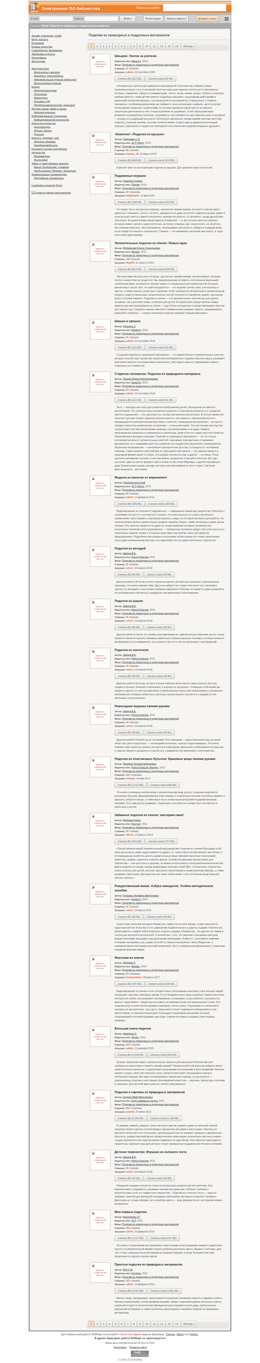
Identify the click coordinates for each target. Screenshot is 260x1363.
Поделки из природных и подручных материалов (150, 64)
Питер (135, 1037)
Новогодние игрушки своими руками (142, 706)
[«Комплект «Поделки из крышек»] (100, 151)
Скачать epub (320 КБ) (161, 160)
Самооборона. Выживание (46, 50)
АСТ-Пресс (137, 143)
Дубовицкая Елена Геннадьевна (141, 248)
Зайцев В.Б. (129, 553)
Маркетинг (41, 98)
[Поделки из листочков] (100, 667)
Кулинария (37, 43)
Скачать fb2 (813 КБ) (129, 269)
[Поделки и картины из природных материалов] (100, 1109)
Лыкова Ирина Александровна (140, 378)
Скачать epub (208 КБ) (161, 983)
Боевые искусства (41, 46)
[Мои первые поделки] (100, 1229)
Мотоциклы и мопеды (47, 72)
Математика (42, 156)
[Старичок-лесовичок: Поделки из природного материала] (100, 391)
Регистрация (153, 18)
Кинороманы (38, 57)
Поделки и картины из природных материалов (150, 1092)
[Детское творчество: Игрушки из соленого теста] (100, 1169)
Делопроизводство (45, 90)
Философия (41, 160)
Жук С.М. (128, 1269)
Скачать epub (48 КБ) (159, 574)
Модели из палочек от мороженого (141, 477)
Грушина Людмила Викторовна (141, 895)
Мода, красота (39, 39)
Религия (39, 134)
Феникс (135, 251)
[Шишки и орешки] (100, 338)
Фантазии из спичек (129, 957)
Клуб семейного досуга (144, 1100)
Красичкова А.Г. (132, 1217)
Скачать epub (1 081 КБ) (164, 1290)
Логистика (40, 94)
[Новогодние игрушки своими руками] (100, 723)
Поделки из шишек (129, 601)
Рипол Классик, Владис (144, 767)
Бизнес (35, 87)
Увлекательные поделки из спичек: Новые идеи (151, 243)
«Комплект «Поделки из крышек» (140, 134)
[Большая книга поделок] (100, 1046)
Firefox (194, 1334)
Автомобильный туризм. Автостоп (55, 79)
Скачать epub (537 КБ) (163, 1238)
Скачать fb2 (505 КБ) (129, 503)
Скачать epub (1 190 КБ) (164, 1118)
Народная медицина (46, 145)
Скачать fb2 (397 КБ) (129, 983)
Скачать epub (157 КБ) (161, 841)
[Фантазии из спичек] (100, 975)
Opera (180, 1334)
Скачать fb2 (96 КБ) (129, 574)
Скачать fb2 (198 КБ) (129, 202)
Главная (35, 26)
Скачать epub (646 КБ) (163, 785)
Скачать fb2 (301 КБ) (129, 841)
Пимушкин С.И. (131, 139)
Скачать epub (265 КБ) (161, 503)
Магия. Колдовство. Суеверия (51, 167)
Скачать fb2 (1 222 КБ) (130, 785)
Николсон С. (130, 1033)
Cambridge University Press (46, 185)
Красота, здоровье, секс (45, 138)
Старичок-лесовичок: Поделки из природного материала (157, 373)
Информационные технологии (49, 116)
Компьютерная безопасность (51, 119)
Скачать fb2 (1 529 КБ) (130, 1054)
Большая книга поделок (133, 1028)
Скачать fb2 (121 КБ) (129, 78)
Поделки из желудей (130, 548)
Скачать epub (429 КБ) (161, 269)
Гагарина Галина (132, 181)
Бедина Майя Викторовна (138, 1097)
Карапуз (136, 61)
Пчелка (135, 184)
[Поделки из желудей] (100, 566)
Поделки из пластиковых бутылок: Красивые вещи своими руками (165, 758)
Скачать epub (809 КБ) (163, 1054)
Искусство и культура (43, 123)
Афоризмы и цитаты (43, 54)
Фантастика (38, 61)
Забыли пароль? (176, 18)
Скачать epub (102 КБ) (161, 202)
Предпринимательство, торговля (54, 105)
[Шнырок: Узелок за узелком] (100, 73)
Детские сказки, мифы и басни (48, 108)
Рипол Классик (139, 557)
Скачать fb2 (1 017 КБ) (130, 1238)
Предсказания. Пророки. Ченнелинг (55, 170)
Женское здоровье (45, 141)
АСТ (133, 1220)
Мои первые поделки (131, 1212)
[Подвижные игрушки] (100, 193)
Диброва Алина (132, 820)
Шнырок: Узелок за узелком (135, 56)
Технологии (120, 1347)
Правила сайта (138, 1347)
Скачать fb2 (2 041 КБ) (130, 1290)
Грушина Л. (129, 326)
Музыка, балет (43, 130)
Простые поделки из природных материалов (148, 1264)
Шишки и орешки (127, 321)
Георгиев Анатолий (134, 482)
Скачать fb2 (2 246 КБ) (130, 1118)
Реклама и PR (42, 101)
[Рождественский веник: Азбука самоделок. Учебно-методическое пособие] (100, 903)
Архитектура (42, 127)
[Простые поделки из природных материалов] (100, 1282)
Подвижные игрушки (130, 175)
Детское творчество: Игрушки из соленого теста (150, 1152)
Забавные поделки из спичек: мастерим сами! (149, 815)
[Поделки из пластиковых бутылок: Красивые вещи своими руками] (100, 776)
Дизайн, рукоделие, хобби (46, 35)
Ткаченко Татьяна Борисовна (139, 763)
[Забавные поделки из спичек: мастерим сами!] (100, 832)
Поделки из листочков (131, 650)
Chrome (170, 1334)
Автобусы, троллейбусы (48, 76)
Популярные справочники (49, 178)
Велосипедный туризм (47, 83)
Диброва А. (129, 962)
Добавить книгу (207, 18)
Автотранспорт (40, 68)
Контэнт (136, 824)
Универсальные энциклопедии (49, 174)
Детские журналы (44, 112)
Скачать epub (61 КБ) (160, 78)
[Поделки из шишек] (100, 618)
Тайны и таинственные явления (49, 163)
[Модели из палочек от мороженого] (100, 495)
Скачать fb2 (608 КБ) (129, 160)
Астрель (136, 1273)
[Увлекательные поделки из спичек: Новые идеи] (100, 260)
